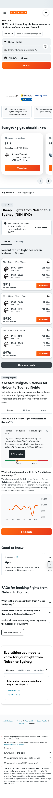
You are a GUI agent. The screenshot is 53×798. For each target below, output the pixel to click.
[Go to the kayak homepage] (18, 12)
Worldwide (29, 721)
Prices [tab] (10, 410)
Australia (22, 723)
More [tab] (43, 410)
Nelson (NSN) (14, 690)
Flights (19, 721)
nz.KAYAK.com (8, 721)
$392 (5, 24)
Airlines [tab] (26, 410)
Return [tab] (7, 241)
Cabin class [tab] (24, 670)
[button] (5, 12)
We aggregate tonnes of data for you (22, 757)
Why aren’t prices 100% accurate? (21, 763)
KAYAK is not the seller (15, 752)
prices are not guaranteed (14, 744)
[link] (26, 531)
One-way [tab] (19, 241)
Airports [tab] (10, 670)
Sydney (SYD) (14, 694)
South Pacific (42, 721)
